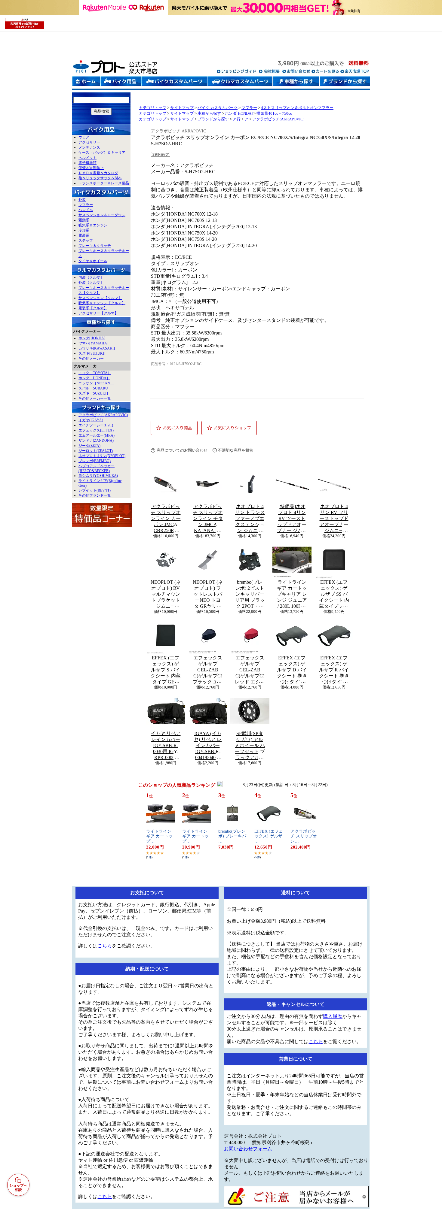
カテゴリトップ (152, 108)
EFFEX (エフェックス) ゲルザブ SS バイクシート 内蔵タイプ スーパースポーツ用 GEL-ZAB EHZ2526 (334, 594)
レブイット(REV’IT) (94, 490)
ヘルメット (87, 158)
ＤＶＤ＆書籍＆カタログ (98, 173)
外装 (82, 200)
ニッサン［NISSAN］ (96, 383)
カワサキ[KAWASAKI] (96, 348)
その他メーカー (91, 358)
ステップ (85, 240)
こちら (104, 945)
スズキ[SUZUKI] (91, 353)
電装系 (83, 235)
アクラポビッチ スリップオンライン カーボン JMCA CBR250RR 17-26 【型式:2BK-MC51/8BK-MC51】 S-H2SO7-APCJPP (166, 518)
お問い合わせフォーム (248, 1148)
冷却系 (83, 230)
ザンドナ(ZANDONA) (96, 440)
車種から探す (209, 113)
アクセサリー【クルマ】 (98, 313)
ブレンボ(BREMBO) (94, 461)
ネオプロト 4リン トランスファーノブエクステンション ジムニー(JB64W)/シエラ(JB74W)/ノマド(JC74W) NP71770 (250, 518)
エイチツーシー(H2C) (95, 425)
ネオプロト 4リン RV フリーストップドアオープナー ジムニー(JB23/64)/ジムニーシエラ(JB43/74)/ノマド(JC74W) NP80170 (334, 518)
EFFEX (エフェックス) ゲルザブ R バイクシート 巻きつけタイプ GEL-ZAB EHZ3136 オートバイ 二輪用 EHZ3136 (334, 670)
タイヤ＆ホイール (92, 261)
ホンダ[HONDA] (91, 338)
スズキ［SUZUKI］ (94, 393)
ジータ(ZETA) (89, 445)
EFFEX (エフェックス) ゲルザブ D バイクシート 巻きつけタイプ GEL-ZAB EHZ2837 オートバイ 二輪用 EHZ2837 (292, 670)
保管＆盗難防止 (91, 168)
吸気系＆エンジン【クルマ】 (101, 303)
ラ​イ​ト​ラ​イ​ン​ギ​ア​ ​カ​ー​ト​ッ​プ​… (159, 836)
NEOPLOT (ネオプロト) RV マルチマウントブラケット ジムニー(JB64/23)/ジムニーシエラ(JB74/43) (166, 594)
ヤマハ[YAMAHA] (93, 343)
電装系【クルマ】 (92, 308)
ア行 (237, 119)
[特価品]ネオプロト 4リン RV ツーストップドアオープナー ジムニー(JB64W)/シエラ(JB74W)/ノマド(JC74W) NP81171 (292, 518)
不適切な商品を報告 (235, 450)
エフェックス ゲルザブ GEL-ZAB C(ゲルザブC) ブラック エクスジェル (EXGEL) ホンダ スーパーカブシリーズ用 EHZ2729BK (208, 670)
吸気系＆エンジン (92, 225)
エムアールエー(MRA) (96, 435)
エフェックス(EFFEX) (96, 430)
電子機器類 (87, 163)
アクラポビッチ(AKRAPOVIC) (103, 415)
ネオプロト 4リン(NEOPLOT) (101, 456)
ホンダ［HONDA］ (94, 378)
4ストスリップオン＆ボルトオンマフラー (297, 108)
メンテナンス (89, 147)
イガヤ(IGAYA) (90, 420)
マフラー (85, 205)
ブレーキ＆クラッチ (94, 246)
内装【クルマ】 (91, 277)
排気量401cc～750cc (274, 113)
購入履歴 (332, 1016)
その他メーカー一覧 (94, 398)
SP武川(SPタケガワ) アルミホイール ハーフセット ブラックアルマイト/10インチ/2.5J (250, 745)
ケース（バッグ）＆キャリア (101, 152)
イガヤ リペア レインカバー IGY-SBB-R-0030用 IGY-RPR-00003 (166, 745)
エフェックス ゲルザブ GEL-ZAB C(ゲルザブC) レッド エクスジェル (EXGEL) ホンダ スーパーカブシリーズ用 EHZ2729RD (250, 670)
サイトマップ (182, 108)
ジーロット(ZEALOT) (95, 451)
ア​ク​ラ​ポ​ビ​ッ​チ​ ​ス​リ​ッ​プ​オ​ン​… (303, 836)
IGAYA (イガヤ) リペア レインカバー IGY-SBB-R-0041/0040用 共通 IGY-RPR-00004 (208, 745)
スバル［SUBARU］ (95, 388)
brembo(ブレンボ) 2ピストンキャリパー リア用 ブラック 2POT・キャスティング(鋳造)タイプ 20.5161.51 (250, 594)
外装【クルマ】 (91, 282)
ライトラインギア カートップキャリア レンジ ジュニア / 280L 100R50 (292, 594)
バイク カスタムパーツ (218, 108)
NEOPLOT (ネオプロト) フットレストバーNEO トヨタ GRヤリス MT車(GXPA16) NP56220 (208, 594)
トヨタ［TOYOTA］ (94, 373)
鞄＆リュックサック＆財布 (100, 178)
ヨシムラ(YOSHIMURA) (98, 476)
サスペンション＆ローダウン (101, 215)
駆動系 (83, 220)
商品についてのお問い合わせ (182, 450)
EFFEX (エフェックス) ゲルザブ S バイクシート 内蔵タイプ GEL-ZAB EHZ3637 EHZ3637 (166, 670)
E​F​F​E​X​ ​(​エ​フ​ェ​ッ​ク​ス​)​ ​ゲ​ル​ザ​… (268, 836)
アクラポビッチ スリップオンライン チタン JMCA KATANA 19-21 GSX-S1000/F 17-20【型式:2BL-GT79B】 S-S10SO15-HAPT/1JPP (208, 518)
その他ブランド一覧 (94, 495)
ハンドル (85, 210)
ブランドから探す (213, 119)
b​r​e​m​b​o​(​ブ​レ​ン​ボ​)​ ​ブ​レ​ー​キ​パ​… (232, 836)
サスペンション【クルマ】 (100, 298)
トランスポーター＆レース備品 (103, 183)
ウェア (83, 137)
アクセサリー (89, 142)
